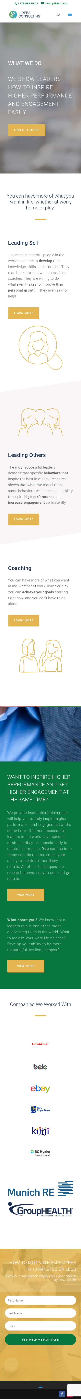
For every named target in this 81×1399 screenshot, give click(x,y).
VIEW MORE (25, 895)
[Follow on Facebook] (62, 1394)
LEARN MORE (23, 313)
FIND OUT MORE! (26, 130)
